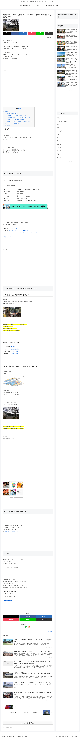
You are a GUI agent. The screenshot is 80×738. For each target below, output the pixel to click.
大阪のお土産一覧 (15, 353)
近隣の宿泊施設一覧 (8, 237)
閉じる (19, 108)
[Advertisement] (28, 86)
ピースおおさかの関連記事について (14, 123)
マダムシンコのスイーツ (16, 351)
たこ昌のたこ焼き (15, 349)
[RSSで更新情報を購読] (29, 627)
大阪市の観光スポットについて (12, 531)
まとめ (7, 125)
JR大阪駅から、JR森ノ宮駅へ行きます (17, 119)
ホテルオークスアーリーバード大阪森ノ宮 (18, 230)
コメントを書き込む (27, 723)
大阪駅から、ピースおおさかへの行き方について (17, 117)
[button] (49, 33)
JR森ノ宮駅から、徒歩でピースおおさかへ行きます (20, 121)
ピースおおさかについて (11, 113)
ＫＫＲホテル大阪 (13, 228)
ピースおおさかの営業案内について (16, 115)
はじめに (5, 111)
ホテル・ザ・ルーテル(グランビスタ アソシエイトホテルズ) (23, 232)
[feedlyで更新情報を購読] (26, 627)
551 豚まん (13, 346)
